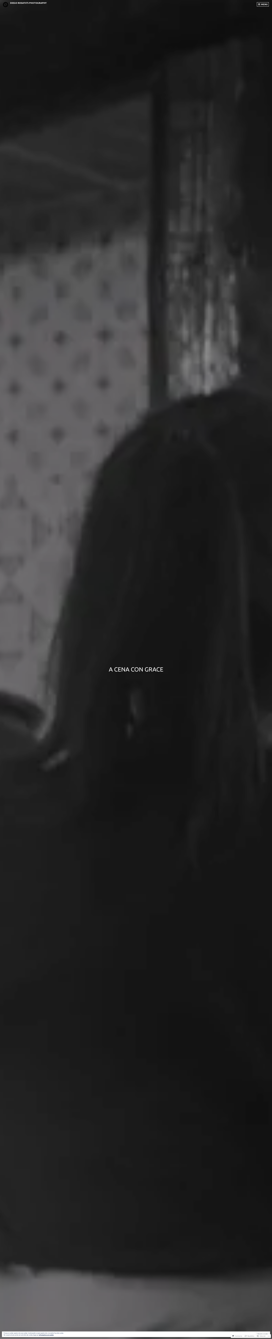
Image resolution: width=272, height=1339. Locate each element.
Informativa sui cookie (46, 1335)
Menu (264, 4)
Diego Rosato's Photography (28, 3)
